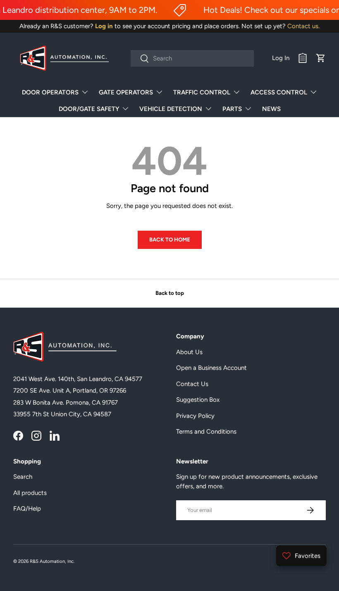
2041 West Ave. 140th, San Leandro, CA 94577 (77, 379)
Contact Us (192, 384)
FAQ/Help (27, 508)
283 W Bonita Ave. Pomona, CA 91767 (65, 402)
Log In (280, 58)
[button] (321, 58)
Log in (104, 26)
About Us (189, 352)
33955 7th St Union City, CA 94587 (62, 414)
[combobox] (192, 58)
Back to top (169, 292)
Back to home (169, 239)
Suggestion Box (198, 399)
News (271, 109)
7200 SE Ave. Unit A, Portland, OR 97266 (69, 390)
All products (30, 493)
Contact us (302, 26)
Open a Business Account (211, 367)
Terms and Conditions (206, 431)
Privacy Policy (195, 416)
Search (22, 476)
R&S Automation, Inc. (52, 561)
